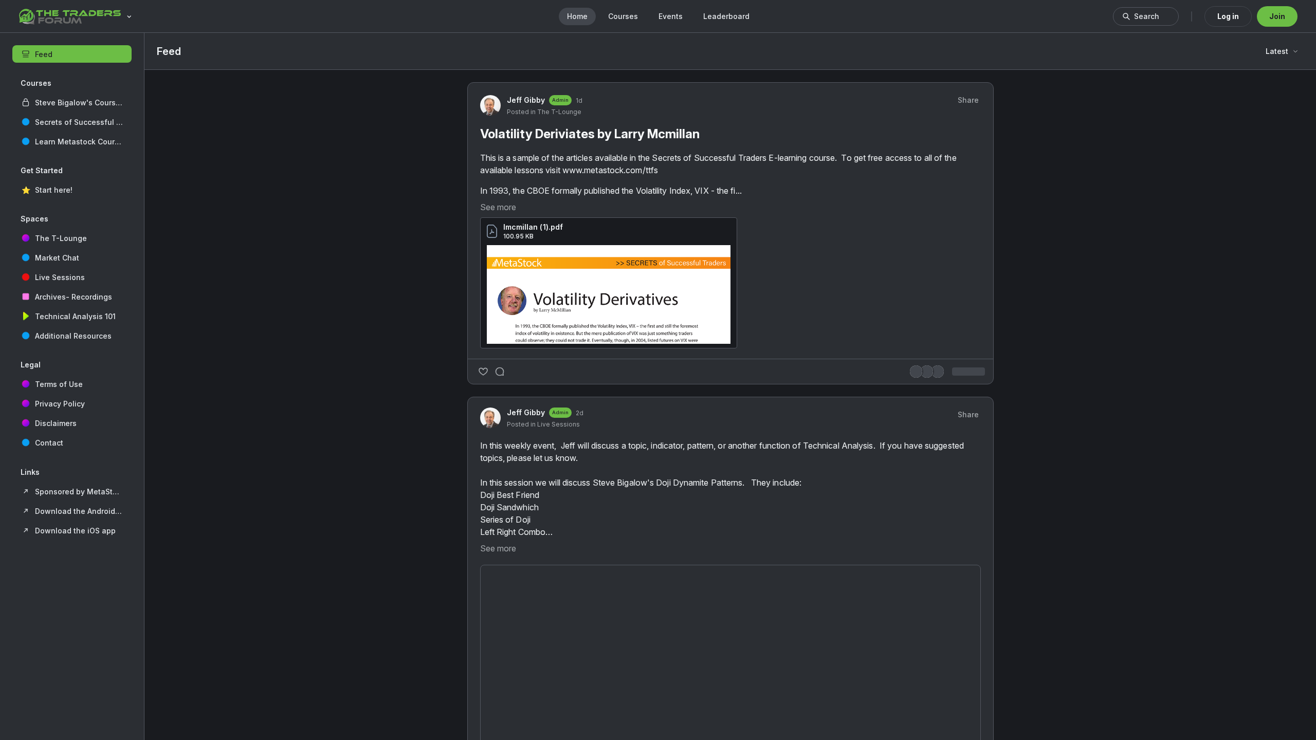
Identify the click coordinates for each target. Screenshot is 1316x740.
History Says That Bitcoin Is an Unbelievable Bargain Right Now (922, 538)
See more (498, 400)
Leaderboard (726, 16)
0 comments (786, 565)
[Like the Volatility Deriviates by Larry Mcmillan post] (483, 565)
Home (577, 16)
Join (1277, 16)
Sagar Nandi (885, 457)
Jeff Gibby (526, 280)
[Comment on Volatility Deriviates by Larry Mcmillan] (499, 565)
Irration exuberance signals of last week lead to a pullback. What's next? (922, 631)
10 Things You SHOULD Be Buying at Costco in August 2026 (916, 487)
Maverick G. (884, 508)
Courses (623, 16)
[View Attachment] (608, 487)
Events (671, 16)
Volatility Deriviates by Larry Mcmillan (590, 314)
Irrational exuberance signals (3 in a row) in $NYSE (921, 441)
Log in (1228, 16)
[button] (72, 102)
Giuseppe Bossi (891, 601)
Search (1146, 16)
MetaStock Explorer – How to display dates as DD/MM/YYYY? (924, 585)
